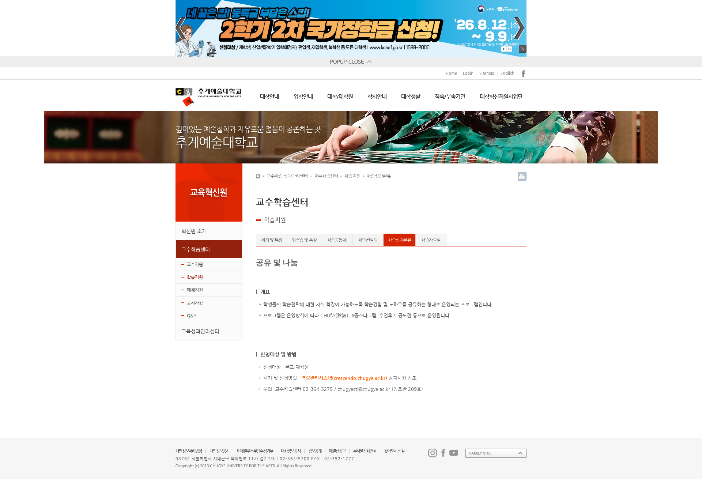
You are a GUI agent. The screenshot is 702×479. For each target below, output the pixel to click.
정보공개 (314, 451)
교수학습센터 (195, 249)
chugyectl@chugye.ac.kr (363, 389)
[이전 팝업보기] (181, 28)
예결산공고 (337, 451)
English (507, 73)
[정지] (509, 49)
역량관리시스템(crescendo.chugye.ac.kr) (344, 378)
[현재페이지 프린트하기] (522, 175)
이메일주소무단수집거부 (255, 451)
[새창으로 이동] (432, 452)
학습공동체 (337, 239)
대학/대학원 (340, 96)
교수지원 (195, 264)
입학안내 (303, 96)
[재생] (504, 49)
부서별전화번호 (364, 451)
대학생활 (410, 96)
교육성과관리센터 (200, 331)
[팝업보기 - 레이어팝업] (351, 62)
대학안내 (269, 96)
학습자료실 (431, 239)
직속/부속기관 (450, 96)
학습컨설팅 (368, 239)
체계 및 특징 (271, 239)
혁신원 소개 (194, 231)
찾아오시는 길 (394, 451)
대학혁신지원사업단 (501, 96)
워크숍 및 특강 (304, 239)
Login (468, 73)
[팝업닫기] (522, 49)
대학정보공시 (291, 451)
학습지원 (195, 277)
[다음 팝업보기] (519, 28)
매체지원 (195, 290)
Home (451, 73)
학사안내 (376, 96)
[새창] (351, 28)
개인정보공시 (219, 451)
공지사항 (195, 302)
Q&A (192, 315)
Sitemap (487, 73)
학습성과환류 (399, 239)
